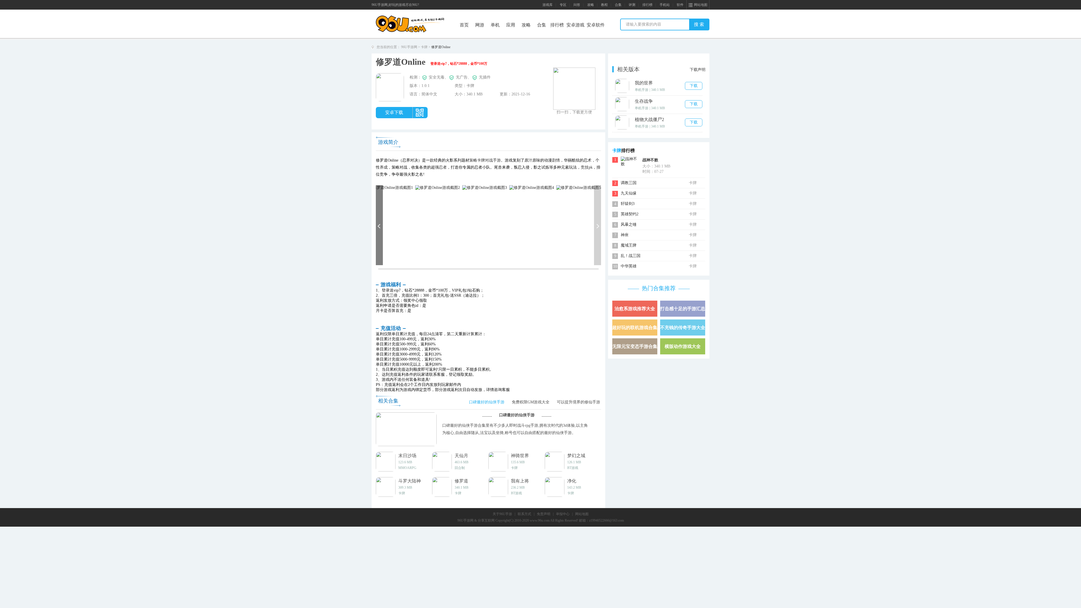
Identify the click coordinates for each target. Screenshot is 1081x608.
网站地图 (582, 514)
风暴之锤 (628, 224)
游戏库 (547, 5)
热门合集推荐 (659, 288)
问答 (576, 5)
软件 (680, 5)
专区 (563, 5)
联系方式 (524, 514)
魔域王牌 (628, 245)
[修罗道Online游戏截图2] (437, 187)
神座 (625, 235)
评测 (632, 5)
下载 (694, 86)
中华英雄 (628, 266)
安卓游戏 (575, 25)
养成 (384, 167)
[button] (379, 225)
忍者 (443, 167)
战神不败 (650, 160)
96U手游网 (409, 47)
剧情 (556, 160)
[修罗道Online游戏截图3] (484, 187)
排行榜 (647, 5)
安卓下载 (394, 112)
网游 (479, 25)
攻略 (590, 5)
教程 (604, 5)
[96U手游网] (420, 17)
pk (591, 167)
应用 (510, 25)
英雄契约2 (629, 214)
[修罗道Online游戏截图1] (390, 187)
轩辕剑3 (628, 204)
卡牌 (424, 47)
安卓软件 (596, 25)
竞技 (585, 167)
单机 (495, 25)
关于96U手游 (502, 514)
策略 (473, 160)
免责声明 (543, 514)
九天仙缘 (628, 193)
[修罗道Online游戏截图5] (578, 187)
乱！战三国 (630, 256)
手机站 (665, 5)
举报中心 (562, 514)
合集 (618, 5)
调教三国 (628, 183)
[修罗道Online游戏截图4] (531, 187)
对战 (489, 160)
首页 (464, 25)
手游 (497, 160)
